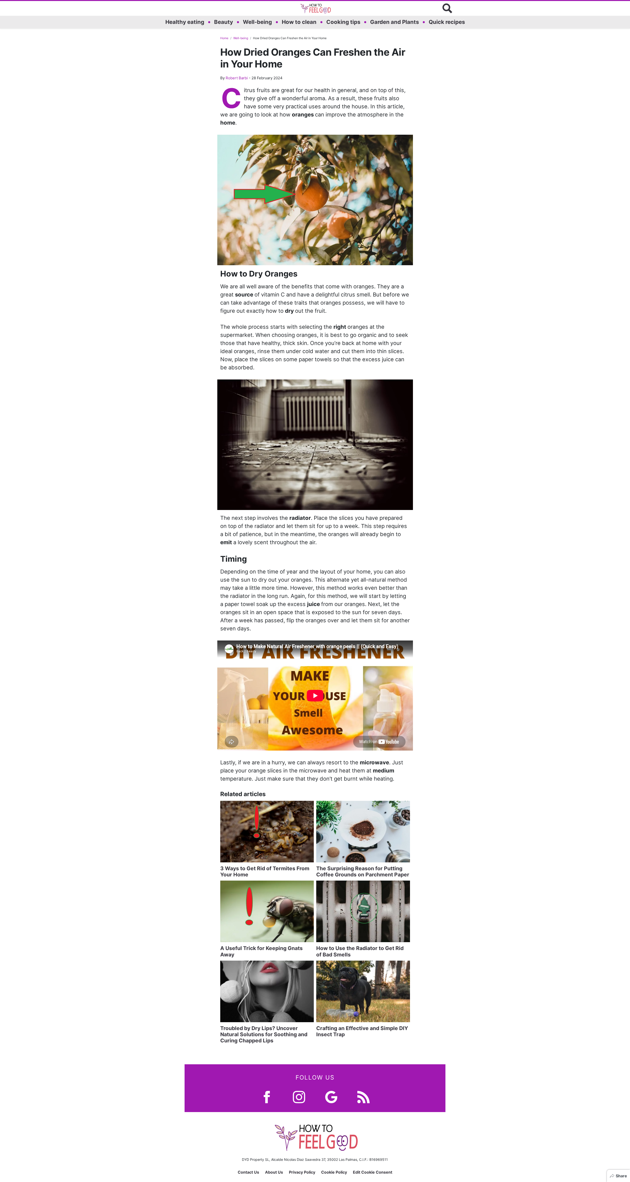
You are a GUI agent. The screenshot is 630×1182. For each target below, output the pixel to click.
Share (621, 1175)
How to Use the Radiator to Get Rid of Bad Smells (360, 951)
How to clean (299, 22)
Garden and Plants (394, 22)
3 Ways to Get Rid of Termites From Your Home (264, 871)
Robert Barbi (237, 78)
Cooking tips (343, 22)
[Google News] (331, 1096)
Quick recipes (447, 22)
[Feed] (363, 1096)
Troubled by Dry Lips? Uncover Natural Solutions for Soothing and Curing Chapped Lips (263, 1034)
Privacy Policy (302, 1172)
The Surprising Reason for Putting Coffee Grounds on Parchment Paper (362, 871)
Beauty (223, 22)
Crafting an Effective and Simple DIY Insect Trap (362, 1031)
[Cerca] (447, 8)
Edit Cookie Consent (372, 1172)
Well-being (257, 22)
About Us (274, 1172)
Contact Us (248, 1172)
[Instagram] (299, 1096)
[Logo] (315, 8)
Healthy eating (184, 22)
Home (224, 38)
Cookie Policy (334, 1172)
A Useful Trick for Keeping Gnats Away (261, 951)
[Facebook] (267, 1096)
